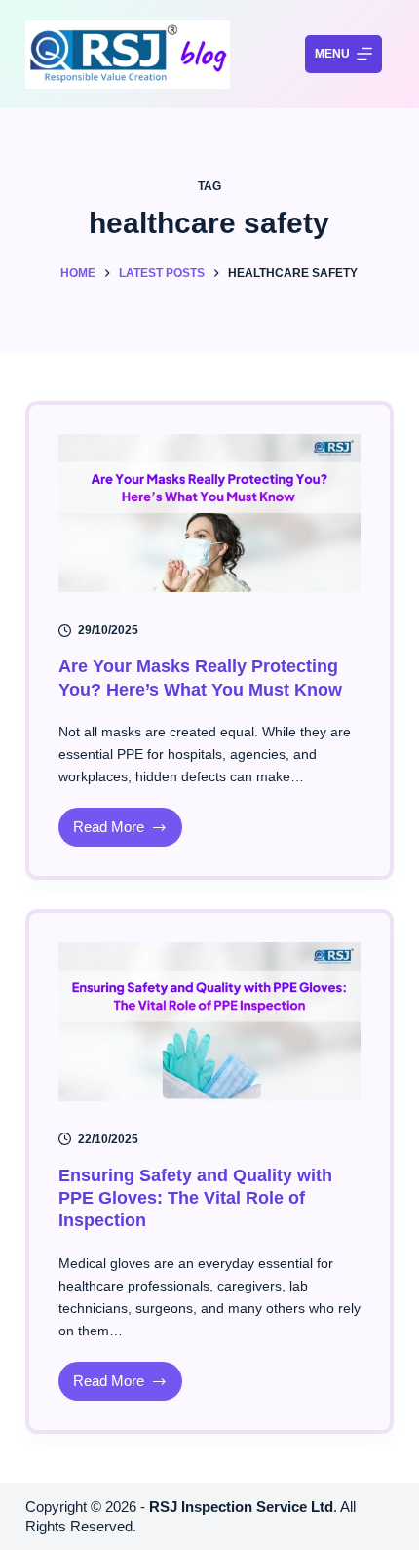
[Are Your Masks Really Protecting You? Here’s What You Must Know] (209, 513)
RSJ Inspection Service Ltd (241, 1506)
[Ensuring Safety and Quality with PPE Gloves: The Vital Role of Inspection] (209, 1021)
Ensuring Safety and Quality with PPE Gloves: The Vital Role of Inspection (195, 1198)
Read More (128, 832)
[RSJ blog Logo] (127, 54)
